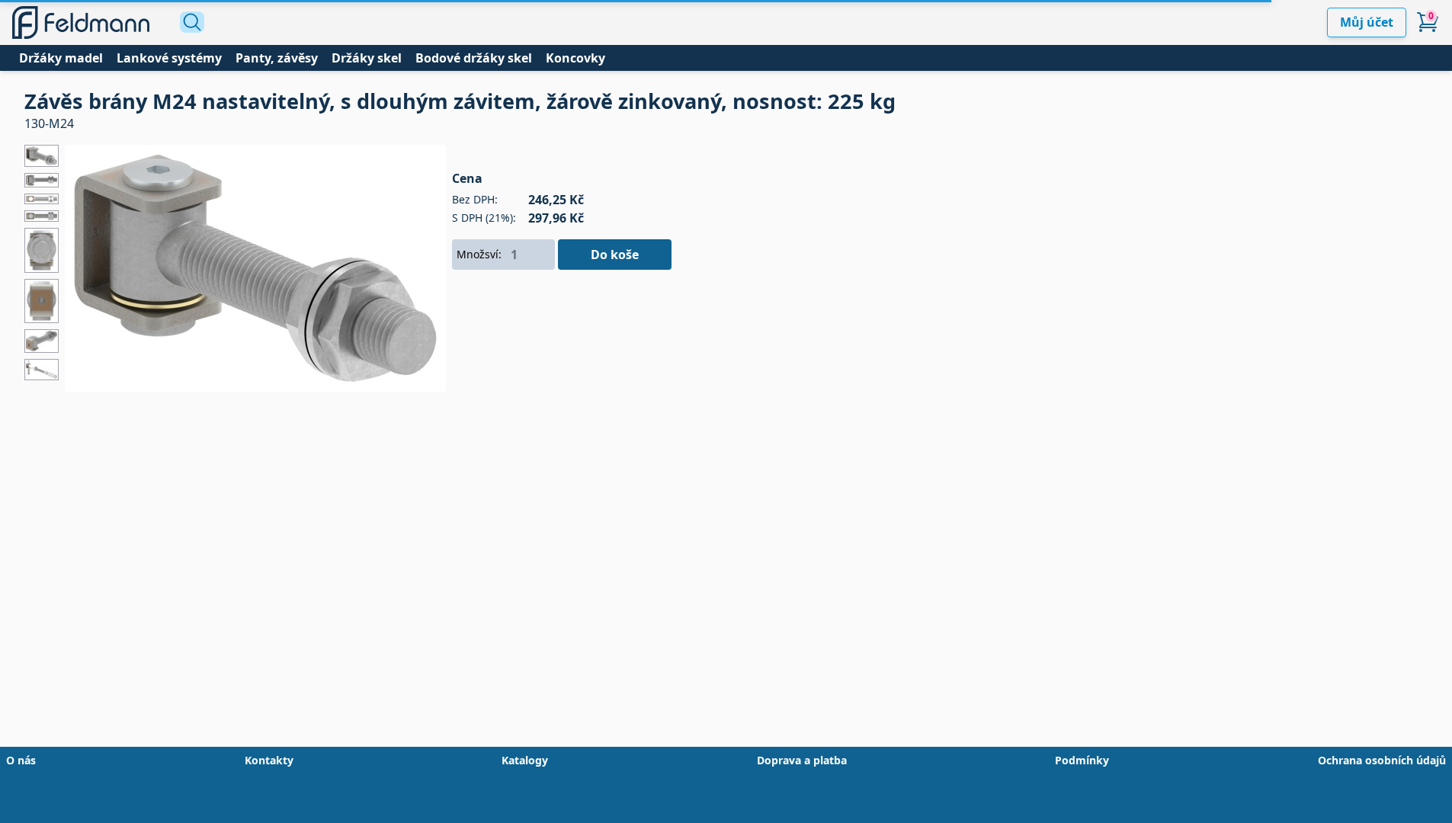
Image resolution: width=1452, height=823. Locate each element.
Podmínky (1082, 760)
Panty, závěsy (277, 58)
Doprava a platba (802, 760)
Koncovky (575, 58)
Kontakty (269, 760)
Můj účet (1366, 22)
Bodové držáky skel (473, 58)
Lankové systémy (169, 58)
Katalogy (525, 760)
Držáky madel (61, 58)
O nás (21, 760)
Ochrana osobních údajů (1382, 760)
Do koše (615, 254)
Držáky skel (367, 58)
